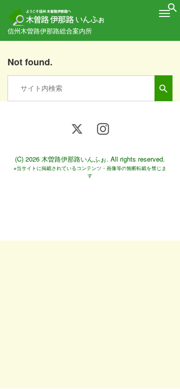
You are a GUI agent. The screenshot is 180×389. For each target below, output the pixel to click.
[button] (173, 9)
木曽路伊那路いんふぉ (74, 159)
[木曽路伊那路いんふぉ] (58, 13)
